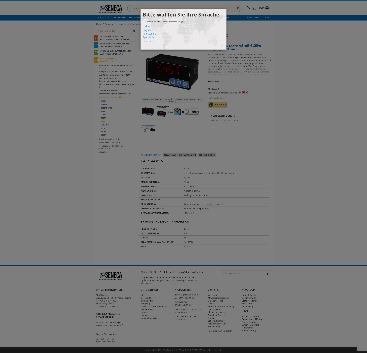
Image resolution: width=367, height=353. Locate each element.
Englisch (148, 30)
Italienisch (149, 26)
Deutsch (148, 41)
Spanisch (148, 37)
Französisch (150, 33)
